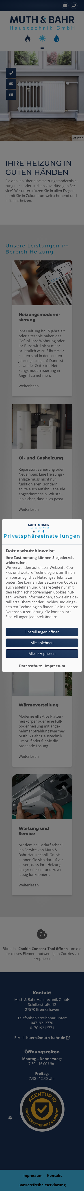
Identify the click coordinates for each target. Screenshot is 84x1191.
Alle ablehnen (42, 642)
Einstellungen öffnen (42, 632)
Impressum (55, 665)
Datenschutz (30, 665)
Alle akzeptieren (42, 653)
